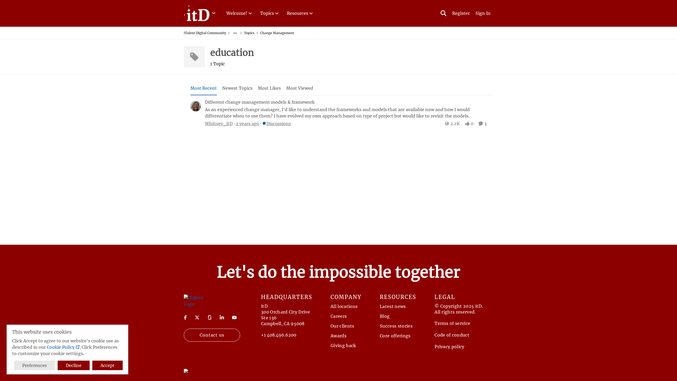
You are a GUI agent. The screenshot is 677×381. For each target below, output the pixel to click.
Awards (338, 335)
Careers (339, 316)
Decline (73, 365)
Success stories (396, 326)
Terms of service (452, 323)
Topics (249, 33)
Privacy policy (449, 346)
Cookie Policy (61, 347)
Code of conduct (451, 335)
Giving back (343, 345)
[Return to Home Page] (194, 300)
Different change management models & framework (260, 102)
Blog (385, 316)
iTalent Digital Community (205, 33)
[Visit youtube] (234, 317)
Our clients (342, 326)
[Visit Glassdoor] (210, 317)
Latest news (393, 306)
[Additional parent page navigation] (235, 33)
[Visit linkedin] (222, 317)
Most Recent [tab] (203, 88)
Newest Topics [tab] (237, 88)
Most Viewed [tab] (299, 88)
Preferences (34, 365)
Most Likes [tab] (269, 88)
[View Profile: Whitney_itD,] (195, 106)
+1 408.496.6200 (278, 335)
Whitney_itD (219, 123)
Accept (107, 365)
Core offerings (395, 335)
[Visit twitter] (197, 317)
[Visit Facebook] (185, 317)
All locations (344, 306)
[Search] (443, 13)
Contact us (212, 335)
